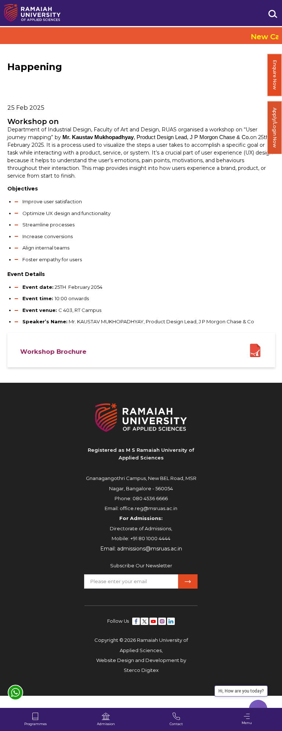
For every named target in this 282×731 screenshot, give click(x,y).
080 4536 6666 (150, 498)
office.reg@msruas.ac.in (148, 508)
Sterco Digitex (141, 670)
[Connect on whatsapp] (15, 692)
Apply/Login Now (275, 128)
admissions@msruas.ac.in (149, 548)
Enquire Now (275, 75)
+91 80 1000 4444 (150, 538)
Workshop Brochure (53, 351)
